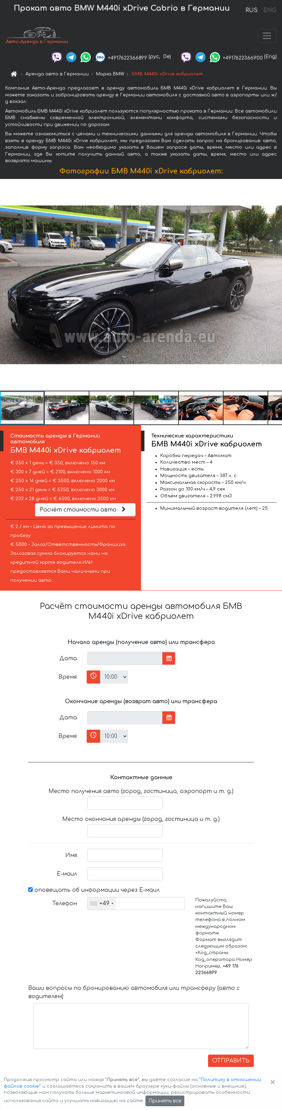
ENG (269, 10)
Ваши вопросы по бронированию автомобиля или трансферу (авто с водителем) (134, 992)
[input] (125, 658)
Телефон (64, 903)
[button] (67, 408)
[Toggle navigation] (266, 36)
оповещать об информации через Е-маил (96, 890)
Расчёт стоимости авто (79, 510)
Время (67, 677)
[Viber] (56, 56)
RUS (252, 10)
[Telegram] (71, 56)
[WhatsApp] (85, 56)
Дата (68, 658)
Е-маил (67, 874)
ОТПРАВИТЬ (231, 1061)
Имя (71, 855)
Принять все (165, 1100)
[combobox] (102, 903)
